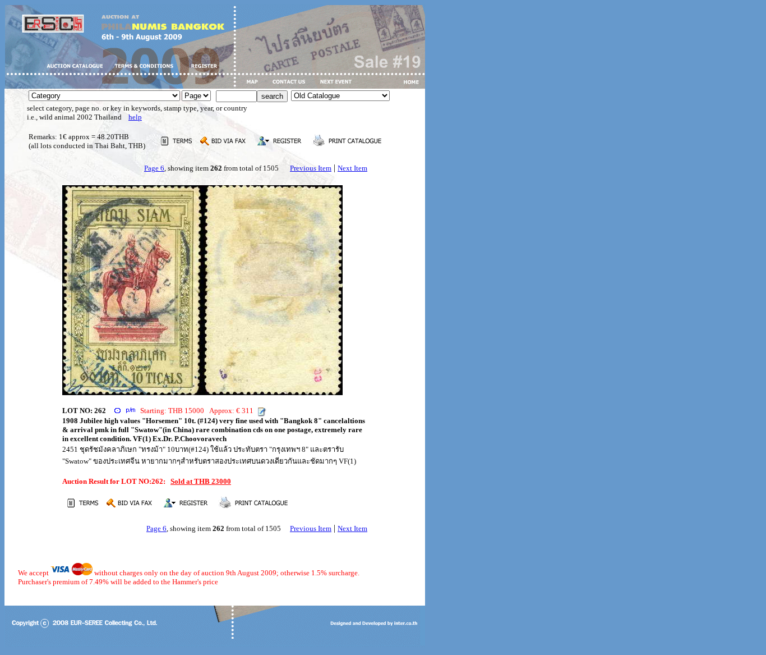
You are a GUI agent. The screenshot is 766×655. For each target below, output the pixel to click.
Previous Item (310, 168)
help (135, 117)
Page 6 (154, 168)
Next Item (352, 168)
